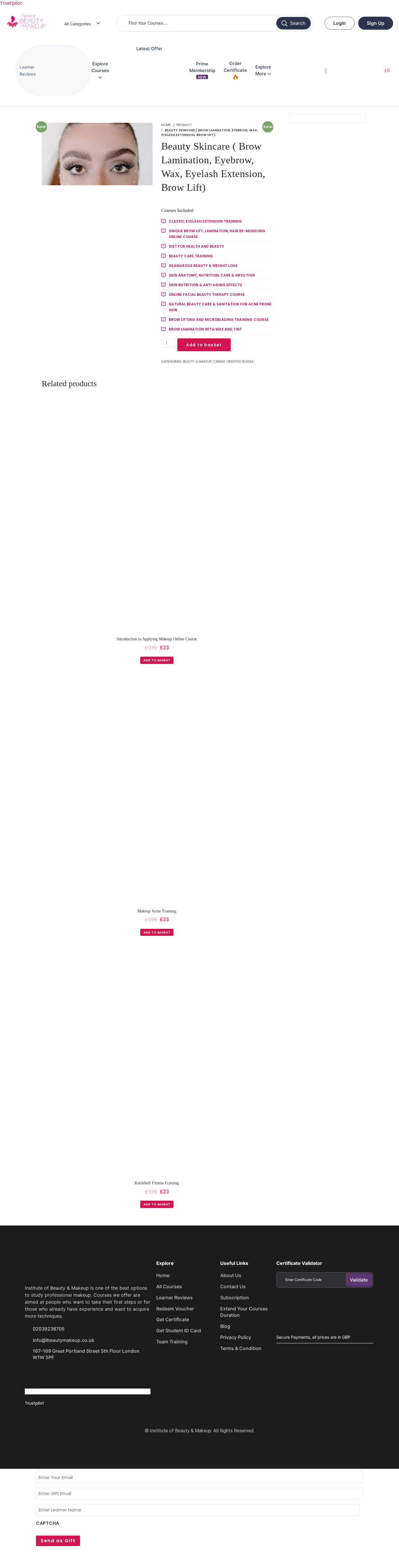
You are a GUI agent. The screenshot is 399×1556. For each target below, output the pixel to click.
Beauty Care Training (191, 255)
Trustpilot (34, 1391)
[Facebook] (32, 1374)
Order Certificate (235, 67)
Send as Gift (58, 1540)
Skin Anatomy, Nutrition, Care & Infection (212, 275)
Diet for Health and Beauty (196, 246)
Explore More (263, 70)
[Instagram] (73, 1374)
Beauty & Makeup (197, 361)
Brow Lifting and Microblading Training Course (219, 319)
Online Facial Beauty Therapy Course (207, 294)
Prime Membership (202, 70)
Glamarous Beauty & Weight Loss (203, 265)
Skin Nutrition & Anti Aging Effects (205, 284)
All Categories (77, 23)
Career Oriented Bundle (233, 361)
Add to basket (204, 345)
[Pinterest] (94, 1374)
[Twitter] (53, 1374)
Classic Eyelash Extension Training (205, 221)
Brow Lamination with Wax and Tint (205, 329)
